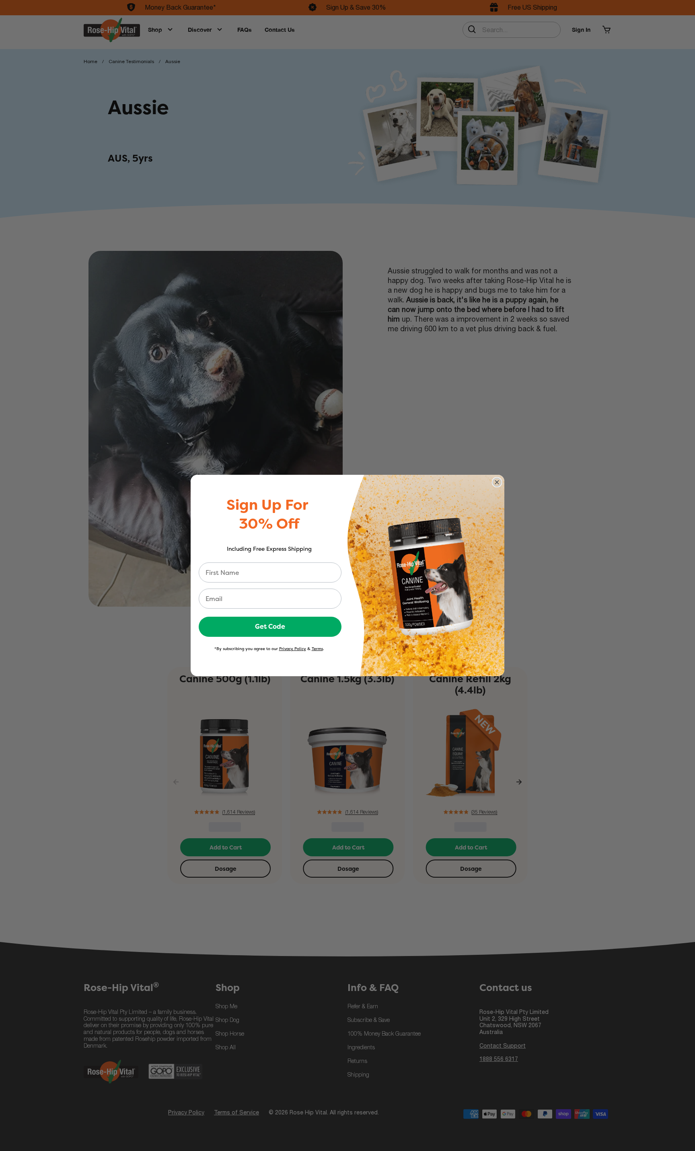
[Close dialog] (497, 482)
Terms (317, 648)
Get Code (270, 626)
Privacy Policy (292, 648)
